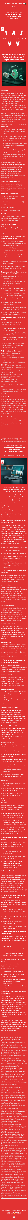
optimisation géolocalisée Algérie (12, 1131)
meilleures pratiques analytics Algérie (12, 1126)
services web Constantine (12, 1161)
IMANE (22, 22)
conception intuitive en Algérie (12, 1060)
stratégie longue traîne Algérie (12, 1180)
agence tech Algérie (9, 1039)
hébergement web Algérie (11, 439)
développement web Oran (11, 1089)
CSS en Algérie (11, 1079)
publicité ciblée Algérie (15, 1148)
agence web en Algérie (10, 1040)
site (13, 318)
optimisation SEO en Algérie (11, 1135)
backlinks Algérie (15, 1047)
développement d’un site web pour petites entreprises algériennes (14, 1084)
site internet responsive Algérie (12, 1163)
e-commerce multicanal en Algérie (13, 1097)
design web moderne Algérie (10, 1082)
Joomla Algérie (8, 1116)
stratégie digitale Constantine (12, 1177)
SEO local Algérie (15, 1158)
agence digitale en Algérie (11, 1037)
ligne (15, 351)
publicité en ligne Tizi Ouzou (13, 1150)
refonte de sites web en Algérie (15, 1153)
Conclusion (5, 396)
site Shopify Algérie (13, 1164)
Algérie (3, 320)
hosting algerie (12, 441)
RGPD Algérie (8, 1158)
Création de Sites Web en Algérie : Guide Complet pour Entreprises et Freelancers (14, 449)
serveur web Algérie (21, 441)
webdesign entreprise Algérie (13, 1195)
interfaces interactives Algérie (12, 1114)
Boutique (9, 351)
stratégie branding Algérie (11, 1174)
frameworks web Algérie (15, 1098)
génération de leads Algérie (13, 1100)
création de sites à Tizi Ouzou (12, 1074)
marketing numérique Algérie (11, 1119)
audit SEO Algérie (9, 1045)
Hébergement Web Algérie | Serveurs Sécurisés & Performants (14, 16)
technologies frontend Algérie (12, 1185)
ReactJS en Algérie (14, 1151)
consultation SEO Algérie (10, 1063)
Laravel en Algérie (16, 1116)
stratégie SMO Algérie (10, 1184)
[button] (2, 2)
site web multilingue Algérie (11, 1166)
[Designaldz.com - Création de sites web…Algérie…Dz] (14, 7)
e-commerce (19, 318)
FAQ (2, 351)
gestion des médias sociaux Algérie (13, 1105)
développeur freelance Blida (11, 1092)
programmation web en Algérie (12, 1147)
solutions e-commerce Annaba (12, 1171)
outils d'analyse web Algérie (11, 1137)
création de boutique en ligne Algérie (13, 1071)
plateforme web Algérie (15, 1140)
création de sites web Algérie (11, 1077)
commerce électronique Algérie (13, 1055)
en (25, 318)
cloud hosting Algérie (19, 1050)
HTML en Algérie (13, 1111)
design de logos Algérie (10, 1081)
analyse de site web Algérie (11, 1044)
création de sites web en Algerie (14, 12)
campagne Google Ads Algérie (12, 1049)
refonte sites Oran (9, 1156)
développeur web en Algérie (10, 1095)
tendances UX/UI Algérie (10, 1188)
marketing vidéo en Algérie (11, 1122)
